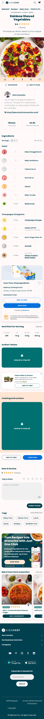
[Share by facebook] (22, 80)
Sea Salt (28, 246)
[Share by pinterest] (13, 80)
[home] (12, 2)
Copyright (12, 708)
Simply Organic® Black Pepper (31, 256)
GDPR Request (12, 701)
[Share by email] (39, 80)
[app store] (30, 662)
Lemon (27, 228)
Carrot (27, 186)
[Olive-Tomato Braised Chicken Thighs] (17, 597)
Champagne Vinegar (33, 220)
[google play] (14, 662)
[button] (3, 2)
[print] (5, 80)
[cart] (39, 2)
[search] (35, 2)
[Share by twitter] (31, 80)
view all (39, 572)
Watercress (29, 204)
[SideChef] (11, 631)
